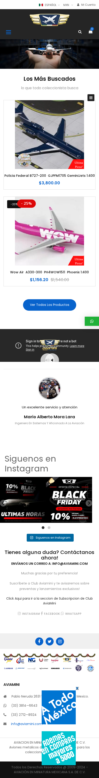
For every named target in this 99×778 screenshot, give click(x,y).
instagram (31, 614)
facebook (52, 614)
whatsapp (73, 614)
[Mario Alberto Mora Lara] (49, 388)
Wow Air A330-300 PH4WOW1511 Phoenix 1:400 (49, 272)
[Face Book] (39, 641)
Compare (63, 158)
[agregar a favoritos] (49, 158)
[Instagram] (60, 641)
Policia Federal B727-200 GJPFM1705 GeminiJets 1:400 (49, 175)
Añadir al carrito (35, 158)
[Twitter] (50, 641)
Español (50, 5)
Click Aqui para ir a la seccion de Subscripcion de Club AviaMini (49, 601)
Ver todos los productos (49, 304)
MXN (66, 5)
